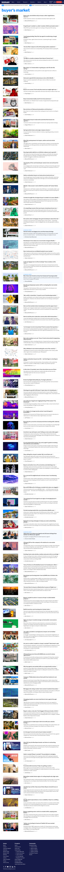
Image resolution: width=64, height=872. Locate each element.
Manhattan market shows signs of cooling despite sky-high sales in (41, 777)
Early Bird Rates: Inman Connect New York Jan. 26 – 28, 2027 (16, 5)
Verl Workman (28, 321)
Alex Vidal (27, 148)
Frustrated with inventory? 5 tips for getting (38, 765)
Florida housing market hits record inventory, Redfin (39, 510)
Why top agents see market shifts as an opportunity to (40, 666)
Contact (5, 846)
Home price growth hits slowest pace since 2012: (38, 78)
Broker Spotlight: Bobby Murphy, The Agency (37, 379)
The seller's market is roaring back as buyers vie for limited (39, 632)
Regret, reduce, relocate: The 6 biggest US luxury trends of (41, 711)
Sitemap (5, 854)
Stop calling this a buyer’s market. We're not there (38, 454)
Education (32, 2)
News (13, 2)
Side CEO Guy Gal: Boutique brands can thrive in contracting (40, 743)
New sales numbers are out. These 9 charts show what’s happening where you (42, 339)
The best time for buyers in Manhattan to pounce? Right (40, 587)
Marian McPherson (29, 20)
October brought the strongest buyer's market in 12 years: (41, 197)
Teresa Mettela (28, 281)
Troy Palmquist (28, 461)
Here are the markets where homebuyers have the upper (40, 306)
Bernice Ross (28, 214)
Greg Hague (27, 93)
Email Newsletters (18, 862)
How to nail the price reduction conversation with (40, 316)
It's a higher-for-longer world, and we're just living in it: (38, 412)
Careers (4, 857)
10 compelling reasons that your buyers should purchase (40, 208)
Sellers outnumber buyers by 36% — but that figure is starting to (41, 359)
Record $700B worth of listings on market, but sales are (41, 487)
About (45, 2)
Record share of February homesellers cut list (38, 109)
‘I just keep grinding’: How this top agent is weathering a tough (40, 37)
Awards (39, 2)
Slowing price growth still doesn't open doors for (40, 390)
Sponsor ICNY (6, 853)
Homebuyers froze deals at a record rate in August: (39, 240)
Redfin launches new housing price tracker (37, 609)
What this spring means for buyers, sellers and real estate (39, 141)
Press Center (6, 856)
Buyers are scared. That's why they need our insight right (40, 89)
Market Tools (51, 2)
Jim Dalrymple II (28, 639)
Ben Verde (27, 592)
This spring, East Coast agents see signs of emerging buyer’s (40, 499)
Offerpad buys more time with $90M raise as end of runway (39, 654)
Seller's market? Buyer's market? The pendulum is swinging (39, 754)
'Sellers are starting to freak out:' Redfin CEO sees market (39, 824)
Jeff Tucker (27, 417)
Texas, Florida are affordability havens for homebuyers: (40, 564)
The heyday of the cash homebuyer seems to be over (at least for (41, 163)
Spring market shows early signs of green (37, 130)
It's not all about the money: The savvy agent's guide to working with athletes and (40, 443)
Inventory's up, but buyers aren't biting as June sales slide (41, 432)
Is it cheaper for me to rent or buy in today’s (37, 732)
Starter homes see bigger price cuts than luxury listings (39, 231)
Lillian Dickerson (28, 135)
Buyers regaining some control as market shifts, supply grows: (40, 812)
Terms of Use (6, 862)
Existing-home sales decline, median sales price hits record (41, 554)
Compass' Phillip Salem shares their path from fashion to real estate (40, 677)
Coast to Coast (34, 846)
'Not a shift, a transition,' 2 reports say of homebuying (40, 295)
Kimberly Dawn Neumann (31, 236)
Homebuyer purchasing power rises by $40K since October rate (41, 576)
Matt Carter (27, 662)
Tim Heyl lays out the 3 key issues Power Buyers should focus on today (41, 787)
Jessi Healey (28, 74)
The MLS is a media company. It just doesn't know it (38, 58)
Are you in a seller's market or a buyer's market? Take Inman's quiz (41, 643)
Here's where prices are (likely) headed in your (38, 251)
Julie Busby (27, 772)
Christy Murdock (29, 291)
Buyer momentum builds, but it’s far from (37, 98)
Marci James (28, 63)
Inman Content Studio (30, 538)
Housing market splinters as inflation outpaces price (40, 152)
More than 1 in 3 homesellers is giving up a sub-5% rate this (39, 68)
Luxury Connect (19, 854)
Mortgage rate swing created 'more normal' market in (41, 688)
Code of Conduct (6, 859)
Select (16, 845)
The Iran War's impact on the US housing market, (39, 46)
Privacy (4, 860)
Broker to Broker (34, 850)
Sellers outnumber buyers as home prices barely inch (39, 175)
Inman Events (17, 850)
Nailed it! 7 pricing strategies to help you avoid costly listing (40, 521)
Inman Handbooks (18, 859)
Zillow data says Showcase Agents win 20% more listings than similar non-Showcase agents (40, 534)
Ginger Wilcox (28, 124)
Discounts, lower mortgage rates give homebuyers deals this (41, 218)
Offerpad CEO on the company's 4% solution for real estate (39, 543)
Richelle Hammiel (29, 494)
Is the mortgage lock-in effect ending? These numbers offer (40, 262)
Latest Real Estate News (20, 864)
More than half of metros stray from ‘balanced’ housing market (40, 275)
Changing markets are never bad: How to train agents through (40, 700)
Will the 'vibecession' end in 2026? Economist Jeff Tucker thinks (41, 186)
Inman (26, 374)
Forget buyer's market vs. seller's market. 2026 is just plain (41, 26)
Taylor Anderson (28, 258)
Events (18, 2)
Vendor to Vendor (34, 851)
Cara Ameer (28, 428)
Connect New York (20, 851)
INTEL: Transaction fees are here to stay (40, 5)
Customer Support (7, 848)
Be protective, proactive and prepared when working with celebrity (41, 422)
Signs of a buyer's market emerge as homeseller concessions (40, 620)
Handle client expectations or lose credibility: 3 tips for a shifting (41, 800)
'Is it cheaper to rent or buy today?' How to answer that (41, 327)
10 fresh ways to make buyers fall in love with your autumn (39, 722)
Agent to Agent (34, 848)
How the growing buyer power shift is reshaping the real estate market (40, 285)
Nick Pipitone (28, 30)
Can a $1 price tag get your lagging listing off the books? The (40, 401)
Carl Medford (28, 807)
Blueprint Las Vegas (20, 857)
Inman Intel (17, 848)
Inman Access (18, 846)
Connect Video (18, 860)
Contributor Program (33, 853)
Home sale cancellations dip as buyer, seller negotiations (39, 16)
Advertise (5, 850)
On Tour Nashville (19, 856)
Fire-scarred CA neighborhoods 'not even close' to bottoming (40, 476)
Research (25, 2)
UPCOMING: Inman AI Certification (55, 5)
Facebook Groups (33, 845)
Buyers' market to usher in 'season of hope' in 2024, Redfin (39, 598)
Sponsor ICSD (6, 851)
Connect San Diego (20, 853)
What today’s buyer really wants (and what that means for (39, 120)
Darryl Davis (27, 707)
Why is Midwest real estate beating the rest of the (39, 348)
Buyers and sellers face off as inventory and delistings (39, 465)
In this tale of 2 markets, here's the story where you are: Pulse (40, 369)
